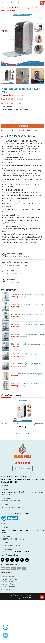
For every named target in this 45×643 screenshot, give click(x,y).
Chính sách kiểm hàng (8, 584)
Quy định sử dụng (7, 589)
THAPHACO (27, 598)
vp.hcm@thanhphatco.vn (11, 545)
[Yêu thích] (40, 18)
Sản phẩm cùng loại (11, 395)
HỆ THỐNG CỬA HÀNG (22, 468)
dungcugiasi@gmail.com (11, 507)
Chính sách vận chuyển (9, 579)
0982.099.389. (18, 539)
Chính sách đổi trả (7, 582)
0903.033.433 (18, 501)
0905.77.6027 (7, 539)
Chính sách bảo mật (8, 576)
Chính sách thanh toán (8, 587)
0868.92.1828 (24, 130)
